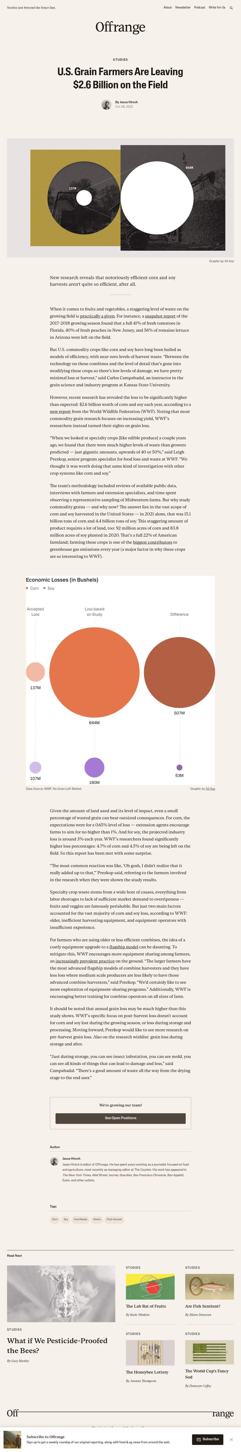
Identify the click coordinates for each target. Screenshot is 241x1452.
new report (60, 411)
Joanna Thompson (143, 1381)
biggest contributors (152, 542)
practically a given (97, 316)
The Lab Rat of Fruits (146, 1306)
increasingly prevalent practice (85, 960)
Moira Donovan (200, 1315)
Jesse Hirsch (129, 102)
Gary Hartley (20, 1361)
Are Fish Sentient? (203, 1306)
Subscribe (211, 1439)
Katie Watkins (140, 1315)
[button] (61, 1314)
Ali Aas (210, 789)
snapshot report (160, 316)
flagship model (123, 946)
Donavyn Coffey (200, 1386)
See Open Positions (120, 1118)
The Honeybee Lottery (147, 1372)
